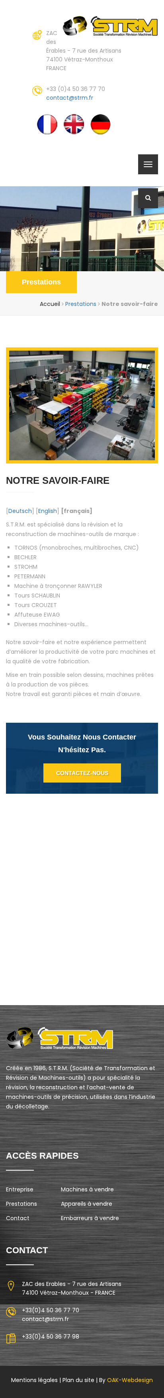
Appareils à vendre (86, 1204)
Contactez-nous (82, 773)
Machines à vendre (87, 1189)
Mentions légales (34, 1380)
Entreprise (19, 1189)
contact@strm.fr (69, 98)
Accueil (50, 304)
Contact (17, 1218)
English (47, 511)
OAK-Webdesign (129, 1380)
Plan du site (78, 1380)
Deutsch (20, 511)
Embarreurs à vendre (90, 1218)
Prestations (41, 282)
